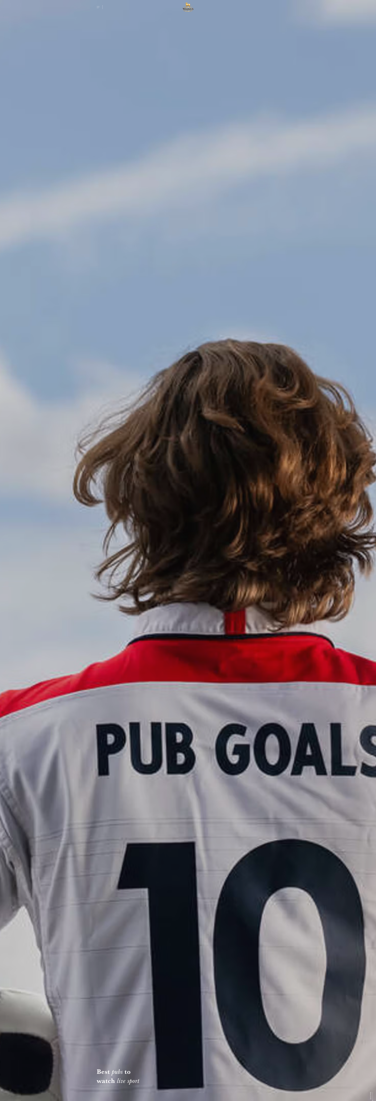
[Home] (188, 7)
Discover (371, 1095)
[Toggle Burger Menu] (98, 7)
